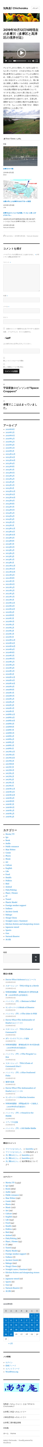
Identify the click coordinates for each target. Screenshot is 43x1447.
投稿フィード (11, 1365)
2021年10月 (10, 609)
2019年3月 (10, 705)
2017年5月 (10, 773)
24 (6, 1334)
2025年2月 (10, 485)
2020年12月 (10, 640)
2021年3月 (10, 631)
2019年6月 (10, 696)
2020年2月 (10, 671)
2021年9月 (10, 612)
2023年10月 (10, 535)
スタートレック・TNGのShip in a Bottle (22, 986)
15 (32, 1325)
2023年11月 (10, 531)
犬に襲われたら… (12, 1155)
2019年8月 (10, 689)
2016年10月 (10, 795)
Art (7, 862)
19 (16, 1329)
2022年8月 (10, 578)
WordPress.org (12, 1372)
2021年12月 (10, 603)
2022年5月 (10, 587)
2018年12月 (10, 714)
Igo (7, 837)
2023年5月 (10, 550)
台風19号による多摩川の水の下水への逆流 (17, 201)
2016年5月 (10, 810)
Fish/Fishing (11, 890)
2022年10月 (10, 572)
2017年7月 (10, 767)
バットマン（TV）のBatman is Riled (21, 1001)
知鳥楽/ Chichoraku (15, 8)
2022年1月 (10, 600)
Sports (8, 930)
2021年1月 (10, 637)
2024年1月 (10, 525)
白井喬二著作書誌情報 (12, 1423)
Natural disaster (32, 236)
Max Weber (10, 850)
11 (11, 1325)
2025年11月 (10, 457)
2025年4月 (10, 479)
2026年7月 (10, 432)
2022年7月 (10, 581)
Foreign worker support (16, 905)
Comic (8, 853)
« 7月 (10, 1343)
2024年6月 (10, 510)
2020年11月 (10, 643)
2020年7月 (10, 655)
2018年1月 (10, 748)
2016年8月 (10, 801)
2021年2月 (10, 634)
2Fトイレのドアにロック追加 (17, 1038)
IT (6, 896)
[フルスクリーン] (37, 61)
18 (11, 1329)
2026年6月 (10, 435)
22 (32, 1329)
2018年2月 (10, 745)
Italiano (9, 908)
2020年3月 (10, 668)
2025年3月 (10, 482)
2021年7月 (10, 618)
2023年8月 (10, 541)
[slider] (19, 60)
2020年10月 (10, 646)
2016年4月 (10, 813)
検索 (5, 952)
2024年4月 (10, 516)
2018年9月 (10, 724)
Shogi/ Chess (11, 918)
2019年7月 (10, 693)
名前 (5, 296)
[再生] (6, 61)
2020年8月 (10, 652)
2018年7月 (10, 730)
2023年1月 (10, 562)
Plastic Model (11, 902)
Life (7, 871)
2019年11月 (10, 680)
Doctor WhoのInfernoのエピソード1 (21, 979)
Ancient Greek (12, 911)
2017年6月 (10, 770)
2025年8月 (10, 466)
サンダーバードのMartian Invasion (20, 1097)
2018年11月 (10, 717)
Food (8, 874)
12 (16, 1325)
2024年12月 (10, 491)
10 (6, 1325)
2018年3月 (10, 742)
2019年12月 (10, 677)
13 (21, 1325)
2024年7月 (10, 507)
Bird (7, 884)
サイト (5, 317)
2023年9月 (10, 538)
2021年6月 (10, 621)
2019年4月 (10, 702)
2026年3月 (10, 445)
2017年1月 (10, 786)
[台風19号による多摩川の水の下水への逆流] (20, 189)
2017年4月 (10, 776)
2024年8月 (10, 504)
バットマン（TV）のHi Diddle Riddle (21, 1128)
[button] (21, 52)
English (9, 868)
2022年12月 (10, 566)
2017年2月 (10, 782)
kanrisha (9, 236)
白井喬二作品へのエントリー (14, 1412)
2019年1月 (10, 711)
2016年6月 (10, 807)
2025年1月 (10, 488)
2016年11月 (10, 792)
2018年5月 (10, 736)
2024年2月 (10, 522)
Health (8, 877)
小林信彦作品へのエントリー (14, 1417)
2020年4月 (10, 665)
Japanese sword (12, 927)
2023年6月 (10, 547)
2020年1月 (10, 674)
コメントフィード (13, 1369)
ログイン (9, 1362)
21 (27, 1329)
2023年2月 (10, 559)
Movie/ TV (10, 834)
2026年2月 (10, 448)
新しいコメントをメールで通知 (13, 361)
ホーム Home (9, 1433)
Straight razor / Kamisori (16, 921)
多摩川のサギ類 (8, 169)
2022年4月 (10, 590)
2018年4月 (10, 739)
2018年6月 (10, 733)
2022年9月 (10, 575)
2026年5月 (10, 438)
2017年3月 (10, 779)
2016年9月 (10, 798)
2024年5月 (10, 513)
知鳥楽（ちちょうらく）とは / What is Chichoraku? (18, 1405)
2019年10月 (10, 683)
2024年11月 (10, 494)
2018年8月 (10, 727)
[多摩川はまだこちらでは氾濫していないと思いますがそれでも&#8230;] (20, 220)
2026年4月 (10, 442)
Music (8, 859)
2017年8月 (10, 764)
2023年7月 (10, 544)
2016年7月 (10, 804)
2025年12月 (10, 454)
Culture (9, 865)
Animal (9, 887)
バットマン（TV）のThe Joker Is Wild (21, 1014)
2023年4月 (10, 553)
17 (6, 1329)
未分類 (8, 939)
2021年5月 (10, 624)
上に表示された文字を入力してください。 (18, 344)
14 (27, 1325)
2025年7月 (10, 469)
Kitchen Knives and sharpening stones (22, 924)
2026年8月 (10, 429)
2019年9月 (10, 686)
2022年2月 (10, 597)
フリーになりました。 (14, 1149)
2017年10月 (10, 758)
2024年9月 (10, 500)
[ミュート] (33, 61)
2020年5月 (10, 662)
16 (37, 1325)
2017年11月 (10, 755)
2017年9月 (10, 761)
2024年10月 (10, 497)
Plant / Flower (12, 893)
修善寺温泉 (10, 1082)
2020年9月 (10, 649)
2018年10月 (10, 720)
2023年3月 (10, 556)
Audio (8, 843)
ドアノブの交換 (12, 1122)
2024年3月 (10, 519)
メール (6, 306)
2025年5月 (10, 476)
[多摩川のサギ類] (20, 156)
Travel (8, 899)
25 (11, 1334)
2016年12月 (10, 789)
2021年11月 (10, 606)
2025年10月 (10, 460)
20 (21, 1329)
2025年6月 (10, 473)
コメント (7, 262)
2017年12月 (10, 751)
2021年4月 (10, 627)
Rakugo (9, 915)
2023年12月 (10, 528)
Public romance (12, 846)
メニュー (35, 8)
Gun (7, 933)
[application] (21, 53)
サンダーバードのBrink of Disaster (20, 1007)
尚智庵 (6, 1428)
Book (8, 840)
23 (37, 1329)
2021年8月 (10, 615)
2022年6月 (10, 584)
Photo (8, 856)
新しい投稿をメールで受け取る (13, 367)
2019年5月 (10, 699)
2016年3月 (10, 817)
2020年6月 (10, 658)
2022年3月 (10, 593)
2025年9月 (10, 463)
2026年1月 (10, 451)
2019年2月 (10, 708)
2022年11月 (10, 569)
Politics (9, 880)
